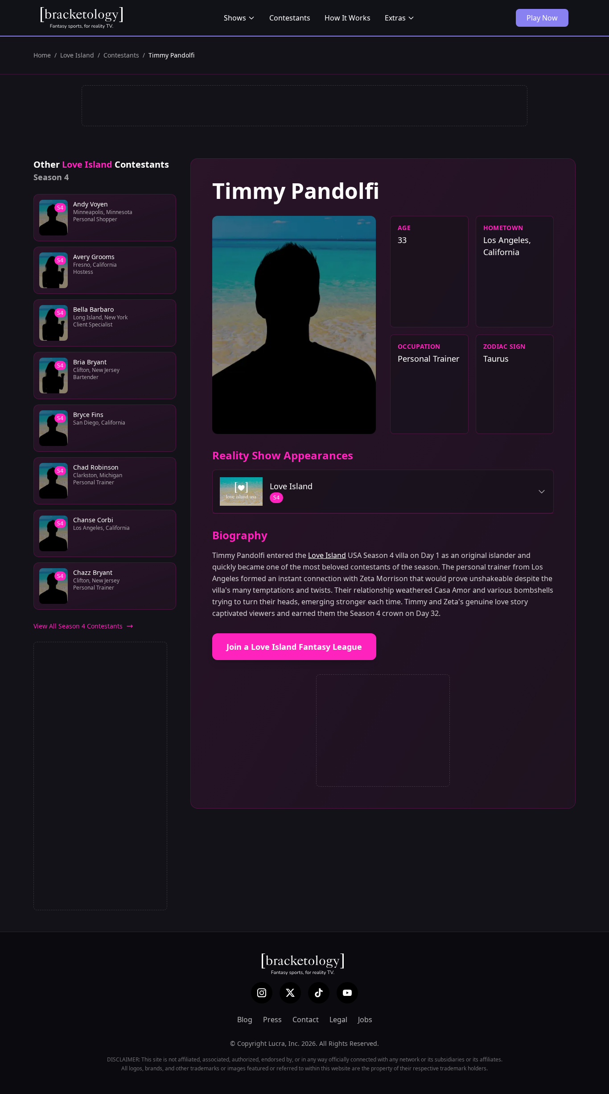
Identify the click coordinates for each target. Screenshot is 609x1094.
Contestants (289, 18)
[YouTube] (347, 992)
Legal (338, 1019)
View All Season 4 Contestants (78, 626)
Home (42, 55)
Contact (305, 1019)
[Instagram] (261, 992)
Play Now (542, 18)
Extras (395, 18)
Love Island (77, 55)
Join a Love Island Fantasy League (294, 646)
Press (272, 1019)
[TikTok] (318, 992)
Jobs (365, 1019)
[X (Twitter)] (290, 992)
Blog (244, 1019)
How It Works (347, 18)
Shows (235, 18)
